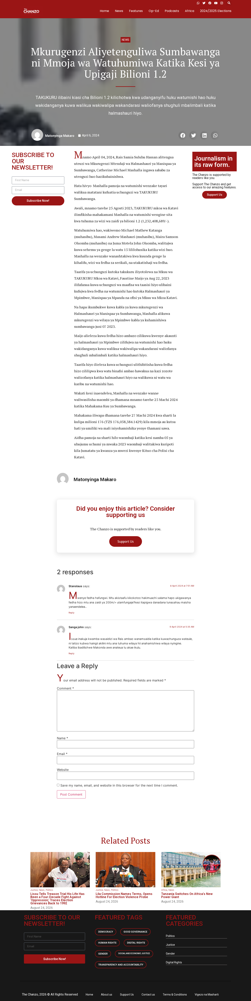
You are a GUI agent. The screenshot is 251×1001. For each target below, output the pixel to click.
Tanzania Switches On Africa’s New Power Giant (187, 895)
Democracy (105, 931)
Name (62, 738)
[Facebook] (210, 3)
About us (106, 994)
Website (63, 769)
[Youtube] (216, 3)
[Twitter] (204, 3)
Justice (34, 890)
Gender (103, 953)
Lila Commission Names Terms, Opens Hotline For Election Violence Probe (124, 895)
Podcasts (172, 11)
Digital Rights (136, 942)
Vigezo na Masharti (207, 994)
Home (104, 11)
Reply (71, 612)
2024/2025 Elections (215, 11)
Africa (189, 11)
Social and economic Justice (134, 953)
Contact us (148, 994)
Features (136, 11)
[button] (228, 3)
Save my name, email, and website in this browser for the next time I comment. (119, 785)
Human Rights (107, 942)
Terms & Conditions (175, 994)
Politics (49, 890)
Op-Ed (154, 11)
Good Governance (135, 931)
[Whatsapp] (198, 3)
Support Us (127, 994)
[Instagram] (222, 3)
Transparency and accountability (120, 964)
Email (62, 753)
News (119, 11)
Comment (65, 688)
